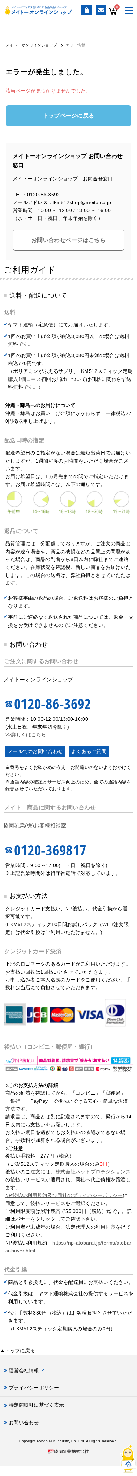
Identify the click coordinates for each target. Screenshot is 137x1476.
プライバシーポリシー (34, 1388)
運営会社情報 (24, 1370)
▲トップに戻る (17, 1350)
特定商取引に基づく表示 (36, 1405)
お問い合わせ (101, 10)
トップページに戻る (68, 116)
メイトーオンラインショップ (31, 45)
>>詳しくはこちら (25, 734)
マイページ (86, 10)
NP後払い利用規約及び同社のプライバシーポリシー (64, 1195)
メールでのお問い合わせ (35, 751)
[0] (112, 16)
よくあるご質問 (88, 751)
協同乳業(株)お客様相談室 (35, 825)
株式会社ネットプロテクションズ (93, 1172)
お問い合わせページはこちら (68, 240)
